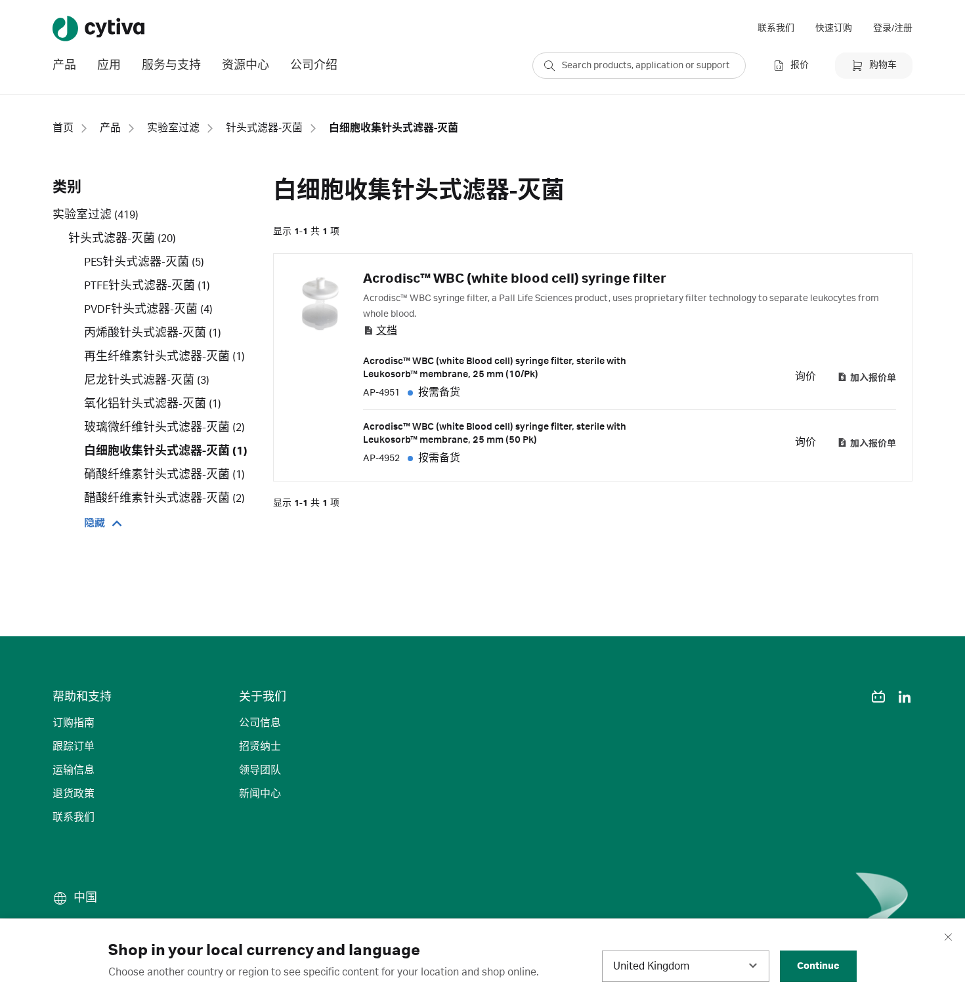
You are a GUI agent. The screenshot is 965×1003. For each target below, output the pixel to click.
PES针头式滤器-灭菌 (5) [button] (144, 262)
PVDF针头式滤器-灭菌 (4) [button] (148, 310)
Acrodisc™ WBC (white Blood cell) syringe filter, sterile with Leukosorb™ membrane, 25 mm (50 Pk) (494, 433)
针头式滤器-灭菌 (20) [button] (122, 239)
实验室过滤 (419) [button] (96, 215)
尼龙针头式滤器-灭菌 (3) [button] (146, 380)
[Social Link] (852, 697)
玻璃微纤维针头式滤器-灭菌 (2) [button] (164, 428)
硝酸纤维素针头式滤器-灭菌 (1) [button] (164, 475)
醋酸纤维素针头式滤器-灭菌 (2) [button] (164, 498)
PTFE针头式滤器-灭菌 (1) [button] (147, 286)
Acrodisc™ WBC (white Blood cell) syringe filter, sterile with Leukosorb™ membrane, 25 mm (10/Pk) (494, 368)
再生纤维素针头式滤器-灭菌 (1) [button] (164, 357)
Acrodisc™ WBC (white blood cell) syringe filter (514, 279)
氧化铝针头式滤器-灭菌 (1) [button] (152, 404)
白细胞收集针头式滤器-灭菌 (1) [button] (165, 451)
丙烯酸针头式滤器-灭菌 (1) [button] (152, 333)
